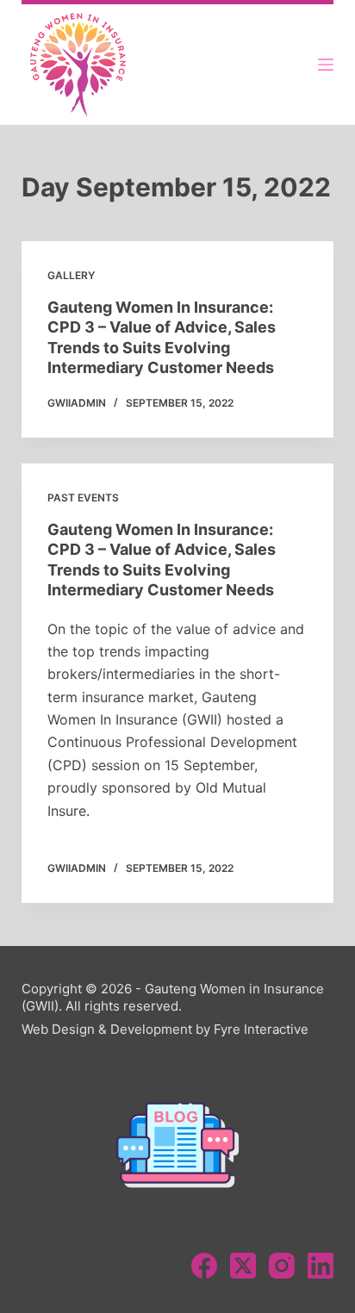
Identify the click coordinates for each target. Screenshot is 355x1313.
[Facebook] (204, 1266)
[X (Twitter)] (243, 1266)
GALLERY (71, 275)
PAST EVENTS (83, 497)
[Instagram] (282, 1266)
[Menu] (325, 64)
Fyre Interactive (261, 1029)
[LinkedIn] (320, 1266)
